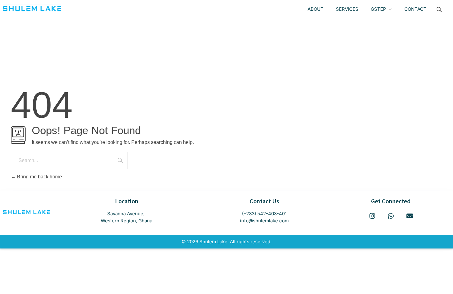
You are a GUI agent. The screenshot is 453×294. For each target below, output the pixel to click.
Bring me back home (39, 176)
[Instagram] (372, 216)
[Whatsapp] (391, 216)
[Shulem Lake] (32, 8)
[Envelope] (409, 216)
